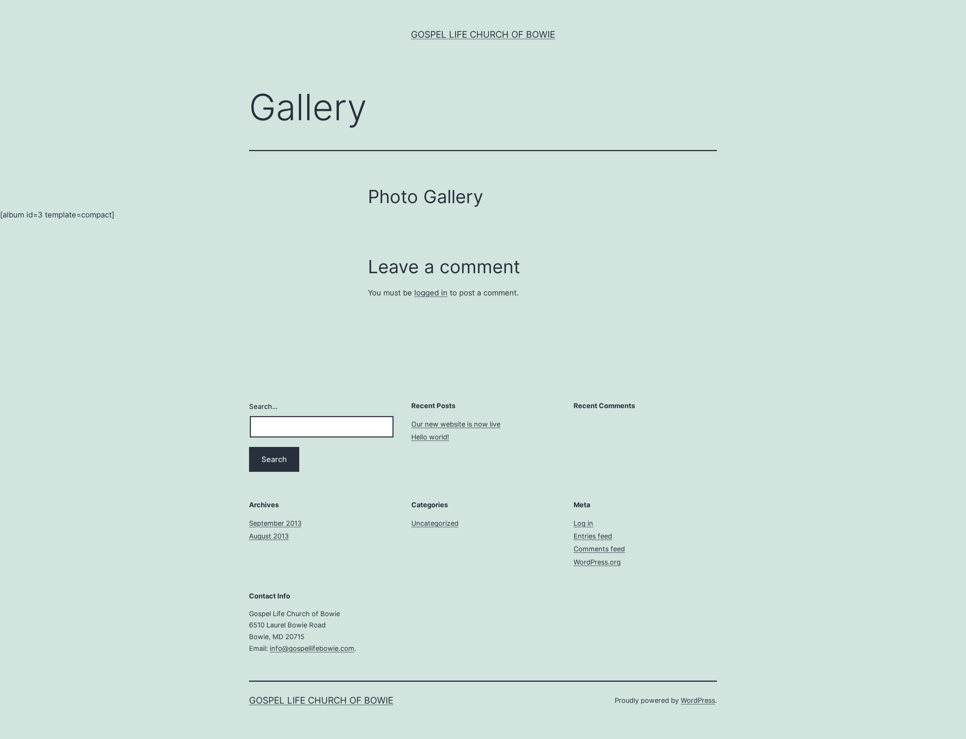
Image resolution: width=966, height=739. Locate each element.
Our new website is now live (455, 424)
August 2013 (269, 536)
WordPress (698, 700)
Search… (263, 406)
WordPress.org (597, 562)
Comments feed (599, 549)
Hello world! (430, 437)
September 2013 (275, 523)
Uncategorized (434, 523)
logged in (431, 292)
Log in (583, 523)
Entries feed (593, 536)
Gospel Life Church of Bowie (483, 34)
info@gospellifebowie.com (312, 648)
